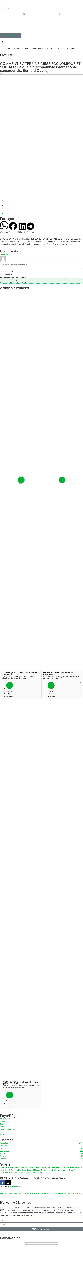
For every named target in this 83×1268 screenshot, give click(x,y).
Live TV (6, 55)
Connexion (4, 254)
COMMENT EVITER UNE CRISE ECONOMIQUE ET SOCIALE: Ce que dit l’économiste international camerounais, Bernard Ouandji (40, 67)
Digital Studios (16, 1187)
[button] (4, 226)
